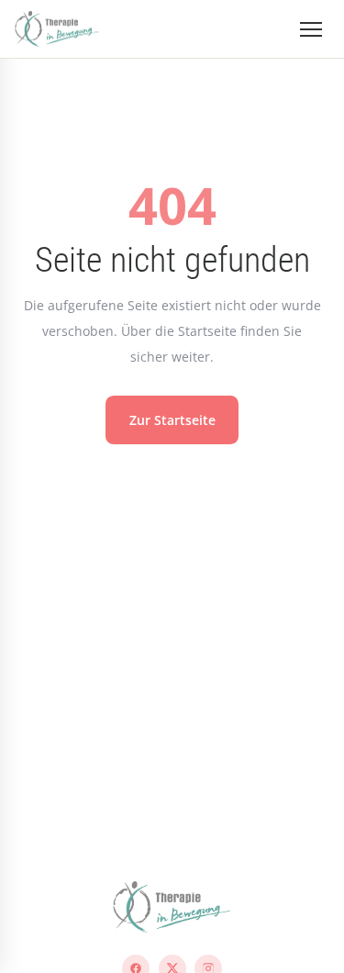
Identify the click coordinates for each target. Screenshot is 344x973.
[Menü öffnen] (311, 29)
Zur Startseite (172, 420)
